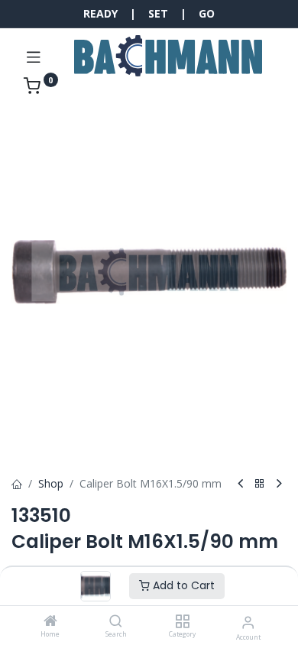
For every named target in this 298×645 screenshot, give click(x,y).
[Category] (182, 621)
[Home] (50, 621)
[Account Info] (248, 621)
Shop (50, 483)
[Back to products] (260, 484)
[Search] (116, 621)
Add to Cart (182, 585)
